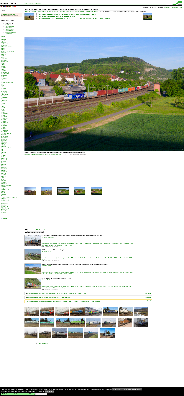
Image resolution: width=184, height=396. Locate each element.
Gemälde (3, 205)
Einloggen (167, 7)
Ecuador (3, 63)
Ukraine (3, 191)
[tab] (88, 293)
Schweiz (3, 163)
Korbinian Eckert (29, 154)
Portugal (3, 152)
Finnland (3, 67)
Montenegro (4, 130)
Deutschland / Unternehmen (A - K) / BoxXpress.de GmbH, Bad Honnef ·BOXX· (67, 14)
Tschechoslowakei (6, 185)
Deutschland (54, 11)
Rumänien (4, 154)
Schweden (4, 161)
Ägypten (3, 36)
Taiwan (3, 179)
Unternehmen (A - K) (66, 11)
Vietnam (3, 198)
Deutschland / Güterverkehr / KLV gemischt (57, 287)
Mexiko (3, 124)
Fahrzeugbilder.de (9, 26)
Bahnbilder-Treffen (6, 47)
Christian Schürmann (48, 237)
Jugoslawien (4, 93)
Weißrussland (5, 200)
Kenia (2, 99)
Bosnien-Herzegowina (7, 51)
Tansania (3, 180)
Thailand (3, 182)
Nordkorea (4, 139)
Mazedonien (4, 122)
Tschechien (4, 183)
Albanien (3, 38)
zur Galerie (148, 293)
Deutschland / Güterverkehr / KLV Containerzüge (57, 16)
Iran (2, 81)
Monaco (3, 127)
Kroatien (3, 105)
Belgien (3, 48)
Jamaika (3, 88)
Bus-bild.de (8, 24)
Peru (2, 149)
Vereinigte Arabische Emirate (9, 197)
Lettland (3, 111)
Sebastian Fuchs (46, 251)
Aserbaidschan (5, 44)
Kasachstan (4, 97)
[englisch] (1, 7)
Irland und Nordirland (7, 82)
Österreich (4, 142)
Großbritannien (5, 73)
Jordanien (4, 91)
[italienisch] (8, 7)
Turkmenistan (5, 189)
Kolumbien (4, 100)
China (2, 57)
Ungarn (3, 192)
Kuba (2, 106)
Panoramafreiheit (6, 148)
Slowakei (3, 170)
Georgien (3, 70)
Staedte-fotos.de (9, 30)
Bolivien (3, 50)
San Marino (4, 158)
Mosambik (4, 131)
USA (2, 195)
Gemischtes (4, 209)
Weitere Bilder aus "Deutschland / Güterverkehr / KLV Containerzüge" (48, 297)
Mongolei (3, 128)
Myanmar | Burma (6, 133)
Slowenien (4, 172)
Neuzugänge (4, 203)
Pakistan (3, 143)
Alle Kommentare (41, 230)
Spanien (3, 173)
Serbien (3, 166)
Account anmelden (176, 7)
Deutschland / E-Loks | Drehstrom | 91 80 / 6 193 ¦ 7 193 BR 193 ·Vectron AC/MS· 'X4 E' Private (74, 18)
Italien (2, 87)
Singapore (4, 169)
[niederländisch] (15, 7)
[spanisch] (10, 7)
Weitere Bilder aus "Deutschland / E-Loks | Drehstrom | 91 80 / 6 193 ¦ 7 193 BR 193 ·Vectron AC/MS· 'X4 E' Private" (63, 301)
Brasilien (3, 53)
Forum (26, 3)
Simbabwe (4, 167)
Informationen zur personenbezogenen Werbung (127, 389)
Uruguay (3, 194)
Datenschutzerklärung (6, 214)
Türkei (2, 188)
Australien (4, 45)
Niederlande (4, 137)
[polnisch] (13, 7)
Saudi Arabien (5, 160)
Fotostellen (4, 211)
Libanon (3, 112)
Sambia (3, 157)
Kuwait (3, 108)
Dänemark (4, 60)
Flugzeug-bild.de (9, 29)
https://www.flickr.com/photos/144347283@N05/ (49, 154)
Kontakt (31, 3)
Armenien (3, 42)
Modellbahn (4, 206)
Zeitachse (3, 212)
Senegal (3, 164)
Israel (2, 85)
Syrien (2, 178)
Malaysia (3, 119)
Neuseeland (4, 136)
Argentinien (4, 41)
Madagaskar (4, 118)
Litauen (3, 115)
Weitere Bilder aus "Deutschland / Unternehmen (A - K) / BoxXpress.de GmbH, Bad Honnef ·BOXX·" (57, 294)
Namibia (3, 134)
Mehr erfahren (49, 391)
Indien (2, 76)
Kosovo (3, 103)
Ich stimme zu (41, 394)
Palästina (3, 145)
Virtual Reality (5, 208)
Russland (3, 155)
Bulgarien (3, 54)
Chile (2, 56)
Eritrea (3, 64)
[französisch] (6, 7)
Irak (2, 79)
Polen (2, 151)
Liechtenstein (5, 114)
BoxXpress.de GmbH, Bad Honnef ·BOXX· (85, 11)
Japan (2, 90)
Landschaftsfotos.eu (10, 32)
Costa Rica (4, 59)
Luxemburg (4, 117)
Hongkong (4, 75)
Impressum (37, 3)
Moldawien (4, 125)
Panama (3, 146)
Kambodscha (4, 94)
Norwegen (4, 140)
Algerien (3, 39)
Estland (3, 66)
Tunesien (3, 186)
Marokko (3, 121)
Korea (2, 102)
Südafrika (3, 176)
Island (2, 84)
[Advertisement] (79, 28)
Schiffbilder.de (8, 27)
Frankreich (4, 69)
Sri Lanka (3, 175)
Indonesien (4, 78)
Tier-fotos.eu (8, 33)
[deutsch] (4, 7)
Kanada (3, 96)
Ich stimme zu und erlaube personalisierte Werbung (18, 394)
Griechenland (5, 72)
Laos (2, 109)
